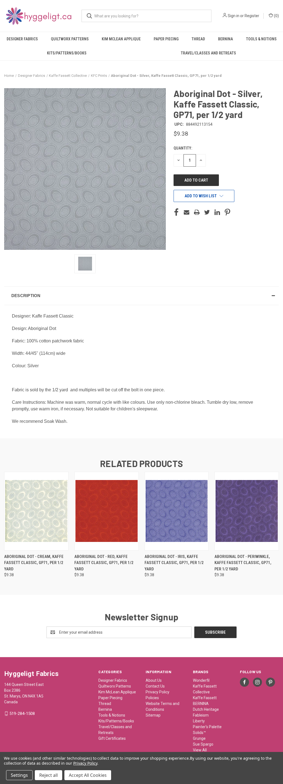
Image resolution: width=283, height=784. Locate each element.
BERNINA (201, 703)
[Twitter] (207, 212)
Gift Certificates (112, 738)
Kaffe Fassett (205, 698)
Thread (198, 39)
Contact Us (155, 686)
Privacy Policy (157, 692)
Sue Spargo (203, 744)
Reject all (48, 775)
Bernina (225, 39)
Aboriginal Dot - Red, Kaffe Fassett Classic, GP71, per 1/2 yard (103, 562)
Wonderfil (201, 680)
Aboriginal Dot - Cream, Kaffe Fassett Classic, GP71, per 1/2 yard (34, 562)
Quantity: (183, 148)
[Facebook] (176, 212)
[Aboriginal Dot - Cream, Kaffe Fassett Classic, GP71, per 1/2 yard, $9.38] (36, 511)
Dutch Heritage (206, 709)
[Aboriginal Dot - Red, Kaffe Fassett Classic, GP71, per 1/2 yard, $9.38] (106, 511)
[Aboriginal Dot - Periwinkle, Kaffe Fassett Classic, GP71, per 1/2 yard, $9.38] (247, 511)
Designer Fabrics (22, 39)
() (276, 16)
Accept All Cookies (88, 775)
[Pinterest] (227, 212)
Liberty (199, 721)
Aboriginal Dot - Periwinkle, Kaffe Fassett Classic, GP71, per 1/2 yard (242, 562)
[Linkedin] (217, 212)
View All (200, 750)
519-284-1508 (22, 713)
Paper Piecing (166, 39)
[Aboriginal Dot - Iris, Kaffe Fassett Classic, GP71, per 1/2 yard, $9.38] (177, 511)
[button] (141, 295)
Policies (152, 698)
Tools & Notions (261, 39)
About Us (154, 680)
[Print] (197, 212)
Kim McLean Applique (121, 39)
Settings (19, 775)
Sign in (233, 16)
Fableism (201, 715)
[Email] (186, 212)
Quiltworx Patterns (70, 39)
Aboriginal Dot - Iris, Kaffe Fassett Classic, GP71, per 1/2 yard (174, 562)
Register (252, 16)
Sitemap (153, 715)
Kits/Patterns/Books (67, 53)
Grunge (199, 738)
